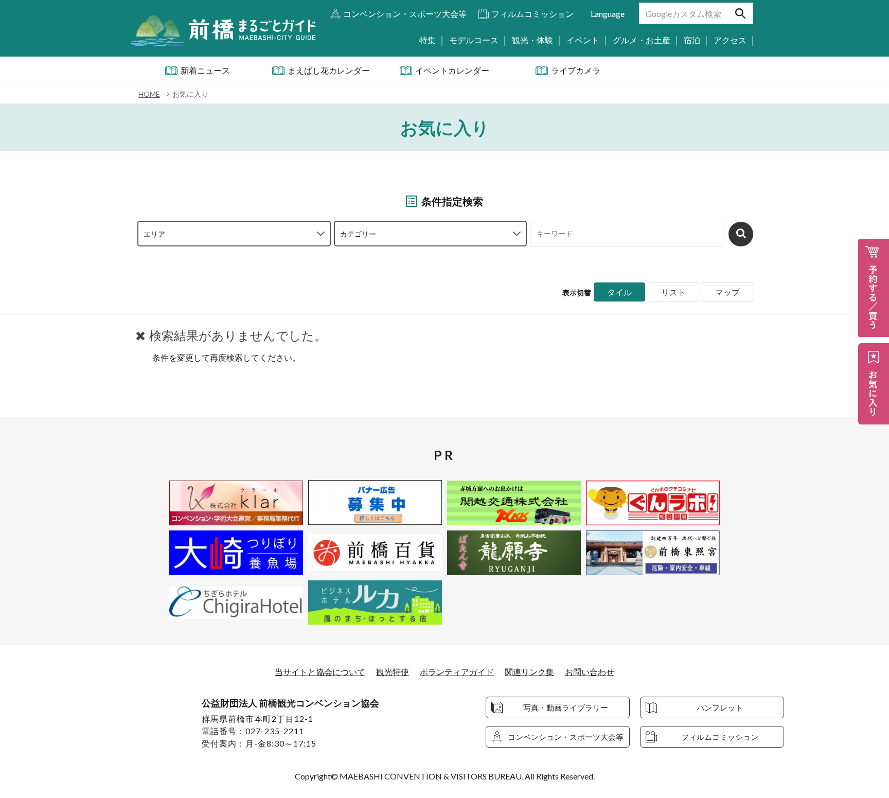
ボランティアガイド (457, 672)
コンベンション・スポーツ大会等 (405, 14)
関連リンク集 (529, 672)
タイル (619, 292)
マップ (727, 292)
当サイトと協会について (320, 672)
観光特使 (392, 672)
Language (608, 14)
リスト (673, 292)
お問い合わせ (589, 672)
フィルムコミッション (532, 14)
